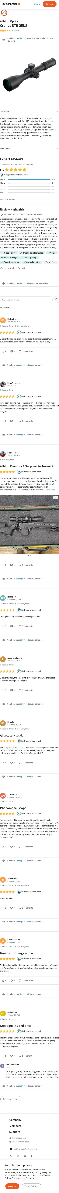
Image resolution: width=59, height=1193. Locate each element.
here (29, 1172)
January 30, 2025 (13, 455)
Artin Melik (12, 794)
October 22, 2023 (13, 1015)
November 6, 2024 (14, 599)
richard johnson (14, 658)
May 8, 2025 (11, 386)
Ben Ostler (12, 1012)
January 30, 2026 (13, 322)
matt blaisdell (12, 1064)
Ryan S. (10, 722)
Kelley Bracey (13, 319)
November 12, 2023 (14, 942)
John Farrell (12, 878)
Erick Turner (12, 452)
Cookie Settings (31, 1186)
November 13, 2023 (14, 881)
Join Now (50, 4)
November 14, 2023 (14, 797)
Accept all (12, 1186)
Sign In (37, 4)
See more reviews (11, 1099)
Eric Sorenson (13, 939)
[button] (29, 111)
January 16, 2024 (13, 660)
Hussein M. (12, 596)
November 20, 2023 (14, 724)
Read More (50, 490)
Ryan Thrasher (13, 383)
